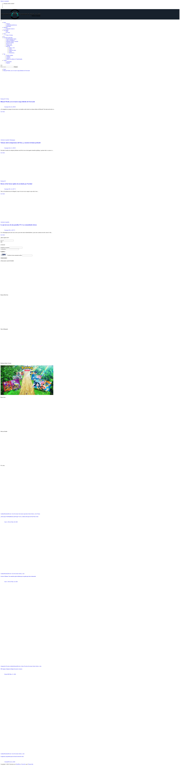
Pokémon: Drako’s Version (12, 41)
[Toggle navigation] (1, 20)
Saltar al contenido (5, 1)
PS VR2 (8, 32)
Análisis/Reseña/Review (11, 25)
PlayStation (5, 30)
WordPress (18, 764)
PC (4, 36)
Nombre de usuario (5, 247)
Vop (4, 54)
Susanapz (6, 106)
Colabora (8, 56)
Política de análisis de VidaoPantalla (14, 59)
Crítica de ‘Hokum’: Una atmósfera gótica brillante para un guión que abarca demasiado (18, 576)
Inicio (4, 22)
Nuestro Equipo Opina (11, 38)
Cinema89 (6, 761)
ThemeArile (30, 764)
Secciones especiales (8, 37)
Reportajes (8, 26)
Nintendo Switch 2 (10, 28)
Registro (8, 62)
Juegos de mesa (12, 50)
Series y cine (12, 47)
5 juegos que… (9, 45)
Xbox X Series (9, 35)
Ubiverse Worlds (10, 42)
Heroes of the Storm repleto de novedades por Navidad (16, 184)
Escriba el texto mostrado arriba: (15, 255)
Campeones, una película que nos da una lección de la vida (12, 756)
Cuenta (5, 60)
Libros (10, 49)
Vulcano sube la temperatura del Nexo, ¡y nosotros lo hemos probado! (21, 142)
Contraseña (3, 249)
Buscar (15, 66)
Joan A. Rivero (7, 522)
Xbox (4, 33)
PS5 (7, 31)
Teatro (10, 51)
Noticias (8, 23)
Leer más (3, 111)
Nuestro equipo (9, 55)
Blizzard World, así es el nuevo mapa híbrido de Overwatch (16, 70)
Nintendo (5, 27)
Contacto (8, 57)
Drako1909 (6, 674)
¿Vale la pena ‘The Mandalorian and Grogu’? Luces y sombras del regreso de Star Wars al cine (19, 516)
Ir (1, 241)
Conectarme (9, 61)
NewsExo (23, 764)
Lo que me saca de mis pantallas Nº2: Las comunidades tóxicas (19, 225)
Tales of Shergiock (10, 40)
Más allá (8, 46)
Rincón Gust (9, 44)
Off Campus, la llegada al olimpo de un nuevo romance (11, 668)
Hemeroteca (11, 52)
